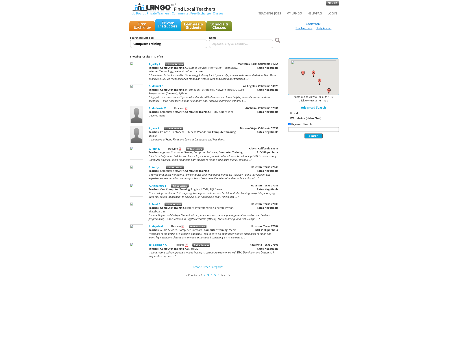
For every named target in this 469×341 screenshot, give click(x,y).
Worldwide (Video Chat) (306, 118)
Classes (218, 13)
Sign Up (332, 3)
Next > (225, 275)
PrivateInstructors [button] (168, 24)
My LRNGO (294, 13)
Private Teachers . (159, 13)
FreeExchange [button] (142, 25)
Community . (181, 13)
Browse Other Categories (208, 267)
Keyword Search (301, 124)
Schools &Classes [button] (219, 25)
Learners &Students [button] (193, 25)
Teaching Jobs (269, 13)
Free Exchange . (201, 13)
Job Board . (138, 13)
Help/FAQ (315, 13)
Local (294, 113)
